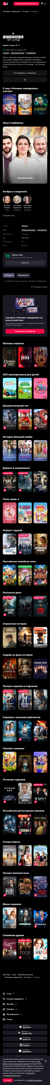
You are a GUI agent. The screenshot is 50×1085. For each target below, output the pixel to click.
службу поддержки (34, 1080)
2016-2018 (9, 50)
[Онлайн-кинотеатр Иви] (6, 3)
